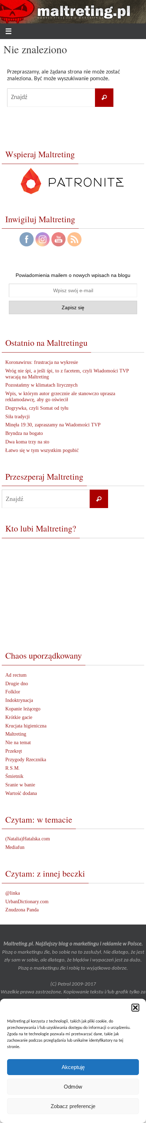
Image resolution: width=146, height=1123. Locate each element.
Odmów (73, 1087)
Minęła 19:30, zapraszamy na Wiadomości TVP (53, 424)
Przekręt (13, 751)
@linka (12, 893)
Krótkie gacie (18, 717)
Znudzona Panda (22, 909)
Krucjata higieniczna (25, 726)
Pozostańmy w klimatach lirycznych (41, 385)
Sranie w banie (20, 784)
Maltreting (15, 734)
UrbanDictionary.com (27, 901)
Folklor (12, 691)
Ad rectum (16, 675)
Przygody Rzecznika (25, 759)
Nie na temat (18, 742)
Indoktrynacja (19, 700)
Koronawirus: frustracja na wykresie (41, 362)
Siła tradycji (17, 416)
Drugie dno (16, 683)
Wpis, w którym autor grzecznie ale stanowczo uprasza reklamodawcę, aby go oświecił (60, 396)
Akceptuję (73, 1067)
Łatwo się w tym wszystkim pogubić (42, 450)
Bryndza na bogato (24, 433)
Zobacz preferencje (73, 1106)
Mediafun (14, 847)
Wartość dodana (21, 793)
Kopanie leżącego (22, 709)
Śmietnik (14, 776)
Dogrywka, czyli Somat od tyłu (36, 408)
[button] (135, 1007)
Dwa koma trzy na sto (27, 442)
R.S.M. (12, 768)
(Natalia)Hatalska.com (27, 838)
